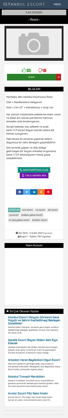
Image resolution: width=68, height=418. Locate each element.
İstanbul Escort (24, 4)
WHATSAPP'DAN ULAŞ (35, 169)
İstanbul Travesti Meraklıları (26, 376)
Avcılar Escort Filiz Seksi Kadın (28, 393)
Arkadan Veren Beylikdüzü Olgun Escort (34, 360)
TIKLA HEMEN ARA (35, 175)
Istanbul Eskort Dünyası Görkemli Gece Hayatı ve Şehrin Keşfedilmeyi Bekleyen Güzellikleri (34, 320)
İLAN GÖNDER (34, 12)
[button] (58, 31)
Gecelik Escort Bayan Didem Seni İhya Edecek (33, 341)
